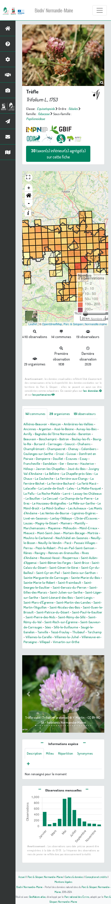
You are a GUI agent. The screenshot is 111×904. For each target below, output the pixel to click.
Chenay (73, 449)
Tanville (42, 632)
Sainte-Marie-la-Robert (39, 582)
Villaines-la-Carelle (39, 637)
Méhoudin (70, 528)
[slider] (85, 313)
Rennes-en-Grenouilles (63, 553)
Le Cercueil (50, 498)
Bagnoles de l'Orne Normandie (55, 434)
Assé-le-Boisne (64, 429)
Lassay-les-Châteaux (87, 493)
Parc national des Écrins (76, 896)
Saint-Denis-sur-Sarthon (79, 573)
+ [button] (28, 187)
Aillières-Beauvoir (35, 424)
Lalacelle (29, 488)
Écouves (71, 459)
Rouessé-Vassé (50, 558)
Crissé (60, 454)
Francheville (31, 463)
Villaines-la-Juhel (66, 637)
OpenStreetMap (52, 324)
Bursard (39, 444)
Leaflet (32, 324)
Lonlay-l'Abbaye (61, 518)
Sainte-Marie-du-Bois (85, 577)
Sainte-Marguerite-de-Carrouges (45, 577)
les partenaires (41, 394)
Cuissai (71, 454)
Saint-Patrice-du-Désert (52, 612)
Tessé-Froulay (60, 632)
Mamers (66, 523)
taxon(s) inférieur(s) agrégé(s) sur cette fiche (58, 153)
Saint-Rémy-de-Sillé (71, 617)
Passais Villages (84, 543)
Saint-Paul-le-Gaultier (87, 612)
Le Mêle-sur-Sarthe (82, 503)
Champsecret (56, 449)
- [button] (28, 203)
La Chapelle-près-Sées (77, 473)
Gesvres (72, 463)
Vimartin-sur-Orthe (66, 642)
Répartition (65, 753)
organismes (59, 414)
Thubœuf (78, 632)
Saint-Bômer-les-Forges (55, 563)
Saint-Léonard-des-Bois (57, 597)
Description (34, 753)
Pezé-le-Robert (46, 548)
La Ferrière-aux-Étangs (72, 478)
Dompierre (43, 459)
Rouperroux (70, 558)
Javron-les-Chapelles (50, 469)
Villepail (44, 642)
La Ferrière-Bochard (61, 483)
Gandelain (50, 463)
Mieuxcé (28, 533)
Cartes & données (74, 876)
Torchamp (94, 632)
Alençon (55, 424)
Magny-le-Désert (46, 523)
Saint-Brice (81, 563)
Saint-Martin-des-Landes (73, 602)
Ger (62, 463)
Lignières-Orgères (84, 513)
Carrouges (55, 444)
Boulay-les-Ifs (81, 439)
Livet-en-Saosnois (35, 518)
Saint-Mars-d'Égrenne (38, 602)
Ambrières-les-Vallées (78, 424)
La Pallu (29, 493)
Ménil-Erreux (88, 528)
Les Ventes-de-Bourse (54, 513)
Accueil (22, 876)
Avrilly (27, 434)
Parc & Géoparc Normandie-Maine (45, 876)
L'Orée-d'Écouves (86, 518)
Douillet (58, 459)
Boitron (64, 439)
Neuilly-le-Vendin (50, 543)
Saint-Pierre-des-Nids (40, 617)
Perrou (28, 548)
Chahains (83, 444)
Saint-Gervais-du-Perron (69, 587)
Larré (66, 493)
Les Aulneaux (77, 508)
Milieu (50, 753)
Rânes (27, 553)
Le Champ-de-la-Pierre (76, 498)
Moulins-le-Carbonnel (38, 538)
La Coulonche (44, 478)
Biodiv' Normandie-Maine (54, 10)
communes (35, 414)
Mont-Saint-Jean (48, 533)
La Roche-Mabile (48, 493)
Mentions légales (63, 881)
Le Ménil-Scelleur (53, 508)
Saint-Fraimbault (69, 582)
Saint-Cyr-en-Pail (48, 573)
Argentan (45, 429)
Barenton (84, 434)
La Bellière (52, 473)
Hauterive (87, 463)
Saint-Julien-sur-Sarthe (66, 592)
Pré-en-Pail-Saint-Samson (76, 548)
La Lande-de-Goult (51, 488)
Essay (84, 459)
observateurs (85, 414)
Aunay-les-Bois (86, 429)
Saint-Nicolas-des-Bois (65, 607)
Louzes (28, 523)
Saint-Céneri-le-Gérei (63, 567)
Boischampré (48, 439)
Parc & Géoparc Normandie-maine (85, 324)
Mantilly (80, 523)
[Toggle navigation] (99, 10)
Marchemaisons (34, 528)
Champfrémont (33, 449)
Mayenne (54, 528)
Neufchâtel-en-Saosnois (72, 538)
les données (91, 390)
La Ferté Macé (86, 483)
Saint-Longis (84, 597)
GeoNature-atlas (37, 896)
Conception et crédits (96, 876)
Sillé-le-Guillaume (66, 627)
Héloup (28, 469)
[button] (29, 195)
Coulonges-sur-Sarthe (38, 454)
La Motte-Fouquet (89, 488)
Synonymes (85, 753)
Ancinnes (29, 429)
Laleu (70, 488)
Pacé (68, 543)
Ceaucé (70, 444)
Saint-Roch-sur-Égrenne (60, 622)
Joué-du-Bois (76, 469)
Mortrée (93, 533)
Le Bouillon (33, 498)
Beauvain (29, 439)
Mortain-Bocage (74, 533)
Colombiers (88, 449)
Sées (48, 627)
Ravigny (40, 553)
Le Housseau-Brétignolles (49, 503)
